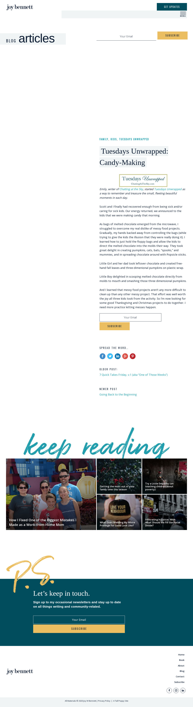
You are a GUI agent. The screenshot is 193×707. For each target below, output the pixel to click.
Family (104, 139)
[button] (183, 13)
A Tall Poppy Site (120, 700)
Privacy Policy (104, 700)
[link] (142, 654)
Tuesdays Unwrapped (134, 139)
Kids (114, 139)
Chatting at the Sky (131, 189)
